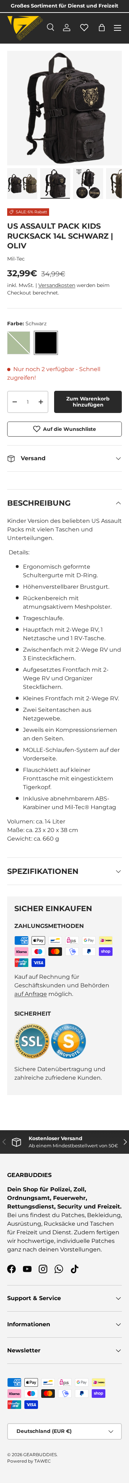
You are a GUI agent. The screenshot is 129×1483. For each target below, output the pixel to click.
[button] (102, 27)
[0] (84, 31)
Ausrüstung (24, 1223)
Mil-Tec (16, 259)
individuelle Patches (86, 1241)
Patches (73, 1215)
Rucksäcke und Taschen (79, 1223)
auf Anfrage (30, 994)
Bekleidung (104, 1215)
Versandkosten (56, 285)
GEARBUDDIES (40, 1454)
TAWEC (42, 1461)
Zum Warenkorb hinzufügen (88, 401)
